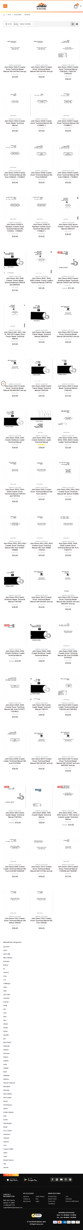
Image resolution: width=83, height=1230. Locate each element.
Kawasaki (6, 1046)
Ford (4, 1013)
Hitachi (5, 1024)
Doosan (6, 1002)
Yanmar (5, 1167)
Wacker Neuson (8, 1160)
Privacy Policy (52, 1196)
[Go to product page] (15, 51)
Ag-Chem (6, 947)
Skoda (5, 1127)
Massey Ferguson (9, 1083)
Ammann (6, 961)
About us (26, 1196)
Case (4, 976)
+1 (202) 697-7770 (9, 1205)
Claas (5, 987)
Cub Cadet (6, 994)
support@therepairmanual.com (12, 1207)
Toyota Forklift (8, 1149)
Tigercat (6, 1142)
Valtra (5, 1153)
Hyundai (6, 1035)
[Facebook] (52, 1180)
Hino (4, 1020)
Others (5, 1108)
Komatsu (6, 1053)
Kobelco (6, 1050)
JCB (4, 1039)
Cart (67, 1196)
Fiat (4, 1009)
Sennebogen (7, 1123)
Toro (4, 1145)
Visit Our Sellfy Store (72, 1201)
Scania (5, 1120)
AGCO (5, 950)
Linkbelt (5, 1068)
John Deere (17, 65)
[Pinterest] (70, 1180)
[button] (5, 6)
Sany (4, 1116)
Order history (40, 1196)
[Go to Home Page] (4, 15)
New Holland (7, 1094)
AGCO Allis (6, 954)
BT (4, 969)
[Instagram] (66, 1180)
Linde (5, 1064)
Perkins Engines (8, 1112)
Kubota (5, 1057)
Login (37, 1201)
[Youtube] (61, 1180)
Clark (4, 991)
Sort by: (16, 24)
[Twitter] (57, 1180)
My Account (27, 1201)
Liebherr (6, 1061)
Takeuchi (6, 1138)
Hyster (5, 1031)
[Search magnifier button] (3, 383)
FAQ (37, 1199)
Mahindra (6, 1075)
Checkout (69, 1199)
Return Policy (52, 1199)
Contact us (26, 1199)
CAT (4, 980)
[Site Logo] (41, 6)
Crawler (11, 65)
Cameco (6, 972)
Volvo (5, 1156)
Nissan (5, 1101)
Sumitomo (6, 1134)
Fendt (5, 1005)
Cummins (6, 998)
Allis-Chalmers (7, 958)
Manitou (6, 1079)
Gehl (4, 1016)
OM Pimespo (7, 1105)
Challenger (6, 983)
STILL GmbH (7, 1131)
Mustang (6, 1090)
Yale (4, 1164)
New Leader (7, 1097)
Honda (5, 1028)
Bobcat (5, 965)
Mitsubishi (6, 1086)
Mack (5, 1072)
